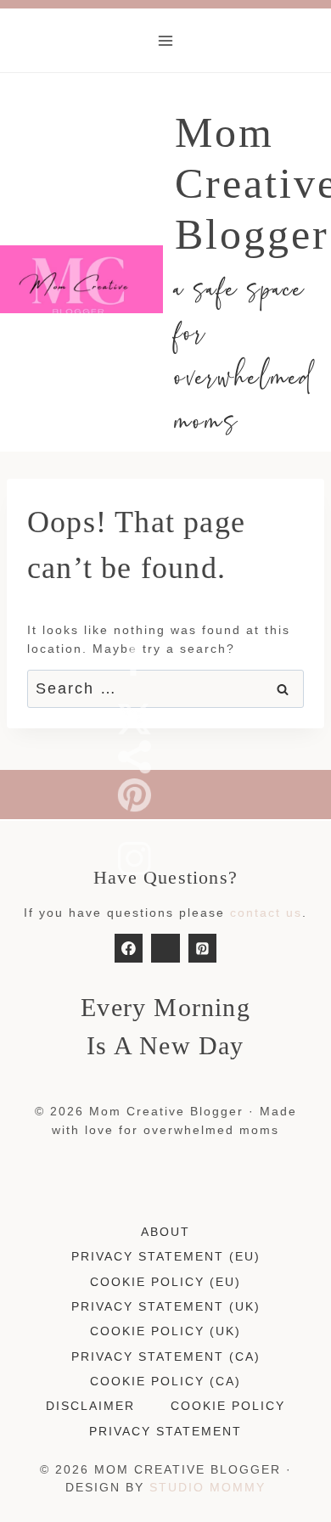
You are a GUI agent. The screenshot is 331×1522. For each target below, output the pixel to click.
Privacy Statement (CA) (166, 1356)
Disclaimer (90, 1405)
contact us (266, 912)
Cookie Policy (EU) (165, 1282)
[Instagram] (165, 948)
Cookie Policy (228, 1405)
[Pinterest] (202, 948)
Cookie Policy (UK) (165, 1331)
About (165, 1231)
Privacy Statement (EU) (166, 1256)
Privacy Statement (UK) (166, 1306)
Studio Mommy (207, 1487)
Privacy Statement (165, 1431)
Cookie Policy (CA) (165, 1381)
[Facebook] (129, 948)
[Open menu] (166, 40)
